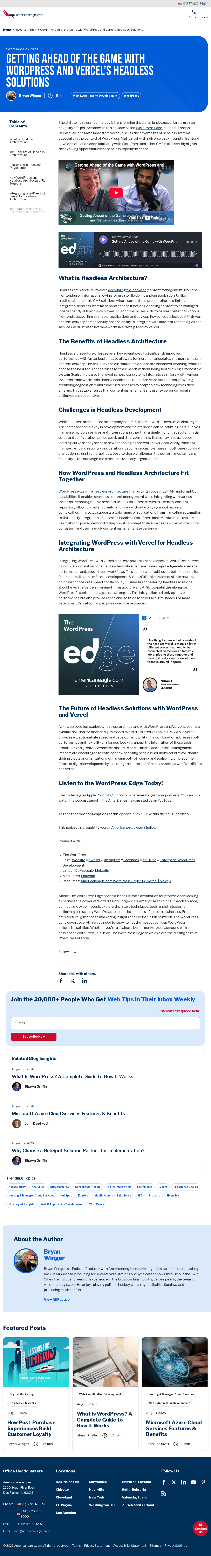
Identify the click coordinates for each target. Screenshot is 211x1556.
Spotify (117, 795)
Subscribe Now (34, 1036)
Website (78, 860)
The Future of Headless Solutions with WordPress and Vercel (27, 212)
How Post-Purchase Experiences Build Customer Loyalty (33, 1342)
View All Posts (55, 1300)
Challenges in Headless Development (25, 166)
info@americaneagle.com (32, 1531)
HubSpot (66, 1195)
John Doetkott (37, 1124)
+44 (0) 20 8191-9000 (32, 1514)
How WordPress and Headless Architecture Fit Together (27, 180)
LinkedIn (102, 871)
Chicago (62, 1489)
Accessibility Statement (129, 1545)
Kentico (83, 1195)
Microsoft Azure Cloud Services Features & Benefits (68, 1113)
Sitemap (155, 1545)
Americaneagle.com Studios (133, 828)
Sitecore (154, 1195)
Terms (76, 1545)
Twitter (95, 860)
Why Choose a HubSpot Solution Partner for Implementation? (78, 1150)
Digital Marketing (119, 1186)
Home (7, 29)
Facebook (131, 860)
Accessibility (17, 1186)
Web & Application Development (95, 95)
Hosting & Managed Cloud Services (31, 1195)
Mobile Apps (102, 1195)
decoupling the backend (127, 290)
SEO (140, 1195)
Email (20, 1023)
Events (162, 1186)
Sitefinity (172, 1195)
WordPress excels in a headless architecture (93, 491)
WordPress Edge (149, 128)
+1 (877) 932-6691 (194, 3)
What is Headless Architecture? (21, 140)
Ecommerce (144, 1186)
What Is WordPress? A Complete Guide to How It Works (72, 1076)
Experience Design (185, 1186)
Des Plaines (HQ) (69, 1482)
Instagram (112, 860)
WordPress (131, 95)
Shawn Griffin (36, 1086)
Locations (65, 1471)
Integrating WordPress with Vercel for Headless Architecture (28, 196)
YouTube (164, 800)
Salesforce (124, 1195)
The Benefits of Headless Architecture (27, 153)
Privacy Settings (175, 1545)
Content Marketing (88, 1186)
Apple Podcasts (99, 795)
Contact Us (201, 1530)
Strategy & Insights (21, 1204)
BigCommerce (59, 1186)
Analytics (38, 1186)
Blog (33, 29)
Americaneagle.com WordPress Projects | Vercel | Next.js (126, 881)
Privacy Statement (97, 1545)
